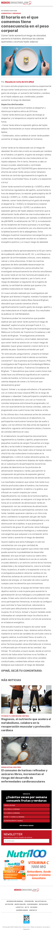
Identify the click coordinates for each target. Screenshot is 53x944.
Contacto (33, 910)
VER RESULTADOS (26, 825)
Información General (15, 901)
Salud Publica (40, 901)
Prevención (29, 901)
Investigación (20, 904)
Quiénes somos (22, 910)
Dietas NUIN (43, 904)
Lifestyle (20, 907)
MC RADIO (33, 907)
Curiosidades (32, 904)
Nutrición (9, 904)
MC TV (27, 907)
